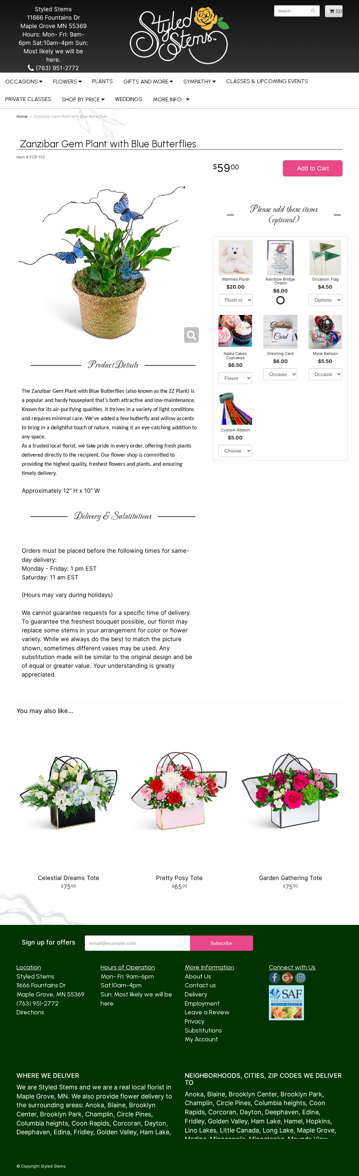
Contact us (200, 985)
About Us (198, 976)
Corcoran (127, 1123)
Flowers (65, 81)
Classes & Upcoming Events (267, 81)
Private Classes (28, 99)
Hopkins (318, 1121)
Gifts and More (145, 81)
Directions (30, 1012)
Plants (102, 81)
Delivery (196, 994)
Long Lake (278, 1130)
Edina (62, 1132)
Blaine (117, 1105)
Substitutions (203, 1030)
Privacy (194, 1021)
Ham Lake (154, 1132)
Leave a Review (207, 1012)
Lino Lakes (200, 1130)
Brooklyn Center (253, 1094)
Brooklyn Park (61, 1114)
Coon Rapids (90, 1123)
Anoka (94, 1105)
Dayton (155, 1123)
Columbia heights (42, 1123)
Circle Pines (134, 1114)
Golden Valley (116, 1132)
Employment (202, 1003)
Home (22, 116)
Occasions (21, 81)
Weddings (128, 99)
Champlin (99, 1114)
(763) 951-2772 (56, 68)
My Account (201, 1039)
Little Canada (239, 1130)
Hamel (293, 1121)
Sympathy (197, 81)
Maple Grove (35, 1096)
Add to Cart (313, 168)
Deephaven (33, 1132)
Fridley (83, 1132)
